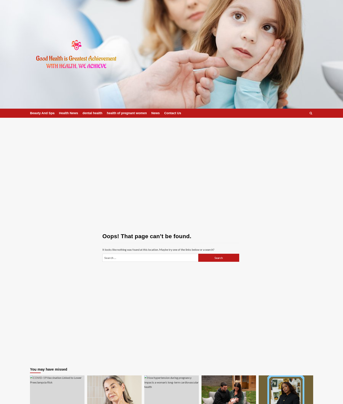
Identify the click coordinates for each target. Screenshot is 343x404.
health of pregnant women (127, 113)
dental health (92, 113)
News (155, 113)
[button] (311, 113)
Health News (68, 113)
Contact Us (172, 113)
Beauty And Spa (42, 113)
